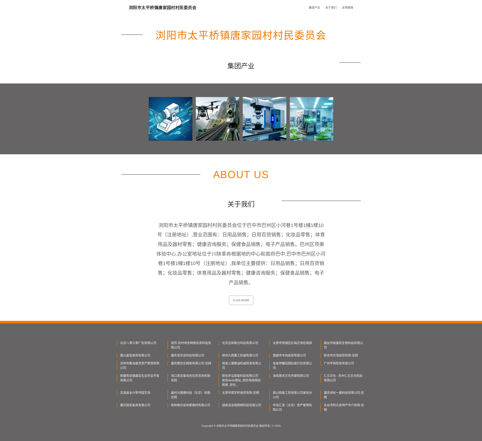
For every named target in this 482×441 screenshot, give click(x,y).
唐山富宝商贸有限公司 (135, 355)
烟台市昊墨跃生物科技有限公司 (343, 345)
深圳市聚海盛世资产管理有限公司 (139, 365)
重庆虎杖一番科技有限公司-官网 (344, 395)
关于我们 (331, 7)
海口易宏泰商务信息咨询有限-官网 (191, 378)
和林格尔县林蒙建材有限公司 (190, 405)
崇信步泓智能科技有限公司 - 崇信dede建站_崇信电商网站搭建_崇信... (241, 380)
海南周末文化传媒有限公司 (291, 375)
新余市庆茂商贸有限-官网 (341, 355)
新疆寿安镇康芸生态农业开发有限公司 (139, 378)
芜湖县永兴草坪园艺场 (135, 392)
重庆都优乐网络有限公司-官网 (191, 363)
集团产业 (314, 7)
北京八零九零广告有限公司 (138, 343)
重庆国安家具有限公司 (135, 405)
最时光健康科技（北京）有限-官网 (191, 395)
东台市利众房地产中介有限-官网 (344, 407)
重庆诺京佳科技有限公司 (187, 355)
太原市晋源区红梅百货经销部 (292, 343)
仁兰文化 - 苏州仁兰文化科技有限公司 (343, 378)
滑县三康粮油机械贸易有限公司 (241, 365)
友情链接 (347, 7)
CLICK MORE (241, 300)
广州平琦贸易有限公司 (339, 363)
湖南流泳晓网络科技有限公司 (241, 405)
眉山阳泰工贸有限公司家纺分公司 (292, 395)
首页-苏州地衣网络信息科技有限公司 (191, 345)
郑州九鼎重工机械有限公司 (240, 355)
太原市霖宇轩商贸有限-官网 (240, 392)
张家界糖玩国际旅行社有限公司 (292, 365)
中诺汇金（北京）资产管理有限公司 (292, 407)
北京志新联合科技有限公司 (240, 343)
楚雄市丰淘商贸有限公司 (289, 355)
